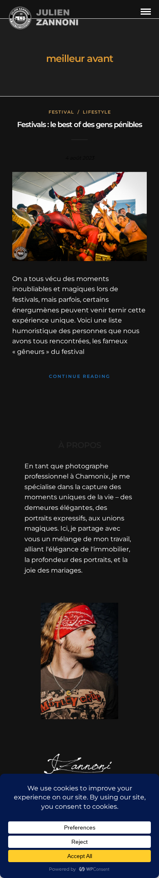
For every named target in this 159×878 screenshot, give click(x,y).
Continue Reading (79, 376)
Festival (61, 112)
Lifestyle (97, 112)
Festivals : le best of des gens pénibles (79, 124)
